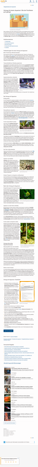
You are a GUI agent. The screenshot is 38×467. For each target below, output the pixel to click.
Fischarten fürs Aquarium (16, 339)
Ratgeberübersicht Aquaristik (10, 6)
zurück (32, 5)
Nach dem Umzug (8, 44)
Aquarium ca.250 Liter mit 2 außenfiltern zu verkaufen (21, 377)
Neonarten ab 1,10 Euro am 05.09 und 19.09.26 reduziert (21, 404)
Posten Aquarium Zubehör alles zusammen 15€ (19, 368)
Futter (7, 239)
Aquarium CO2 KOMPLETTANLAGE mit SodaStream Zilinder (22, 386)
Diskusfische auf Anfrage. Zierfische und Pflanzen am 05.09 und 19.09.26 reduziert (22, 414)
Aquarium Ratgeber (14, 336)
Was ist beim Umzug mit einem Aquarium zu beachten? (14, 346)
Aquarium (31, 100)
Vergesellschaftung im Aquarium (27, 339)
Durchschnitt (11, 463)
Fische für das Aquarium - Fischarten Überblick (12, 349)
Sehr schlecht (6, 463)
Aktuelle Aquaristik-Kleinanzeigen (12, 363)
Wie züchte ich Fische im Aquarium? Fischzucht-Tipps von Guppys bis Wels (17, 358)
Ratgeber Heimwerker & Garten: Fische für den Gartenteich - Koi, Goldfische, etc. (18, 355)
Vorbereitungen (7, 41)
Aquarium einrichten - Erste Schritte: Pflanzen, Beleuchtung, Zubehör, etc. (17, 348)
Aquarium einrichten (7, 339)
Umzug (18, 33)
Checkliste (7, 47)
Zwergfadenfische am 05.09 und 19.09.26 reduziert (20, 395)
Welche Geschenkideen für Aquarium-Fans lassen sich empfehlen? (16, 351)
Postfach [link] (30, 2)
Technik (20, 309)
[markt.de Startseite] (4, 1)
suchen (34, 2)
